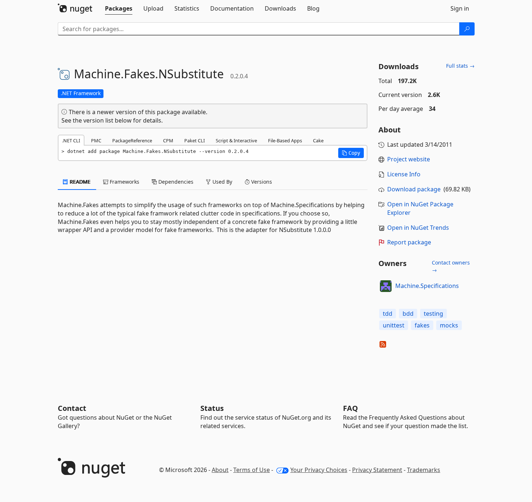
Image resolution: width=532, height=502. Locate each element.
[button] (351, 153)
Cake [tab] (318, 140)
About (220, 470)
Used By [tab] (221, 181)
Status (212, 408)
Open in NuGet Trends (418, 228)
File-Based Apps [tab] (285, 140)
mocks (449, 325)
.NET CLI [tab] (71, 140)
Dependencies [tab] (175, 181)
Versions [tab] (261, 181)
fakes (422, 325)
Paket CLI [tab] (194, 140)
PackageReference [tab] (132, 140)
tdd (387, 314)
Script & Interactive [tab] (236, 140)
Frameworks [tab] (123, 181)
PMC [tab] (96, 140)
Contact (72, 408)
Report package (409, 242)
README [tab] (79, 181)
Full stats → (460, 65)
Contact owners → (451, 266)
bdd (408, 314)
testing (433, 314)
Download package (414, 189)
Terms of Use (251, 470)
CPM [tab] (168, 140)
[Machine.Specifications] (385, 286)
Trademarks (423, 470)
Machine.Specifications (427, 286)
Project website (408, 159)
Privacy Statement (377, 470)
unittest (393, 325)
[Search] (467, 28)
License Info (403, 174)
